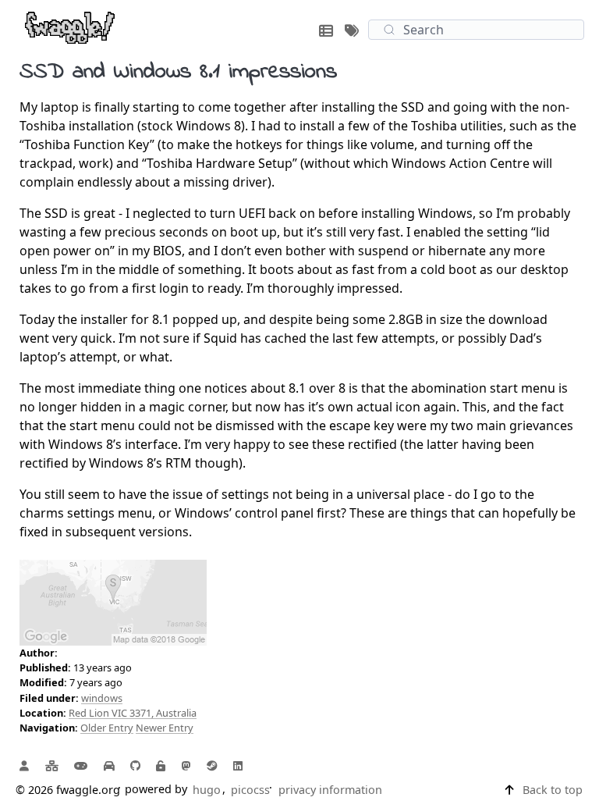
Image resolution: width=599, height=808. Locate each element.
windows (101, 698)
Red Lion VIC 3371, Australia (133, 713)
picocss (250, 789)
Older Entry (106, 728)
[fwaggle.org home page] (70, 26)
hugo (207, 789)
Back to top (553, 789)
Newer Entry (164, 728)
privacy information (330, 789)
